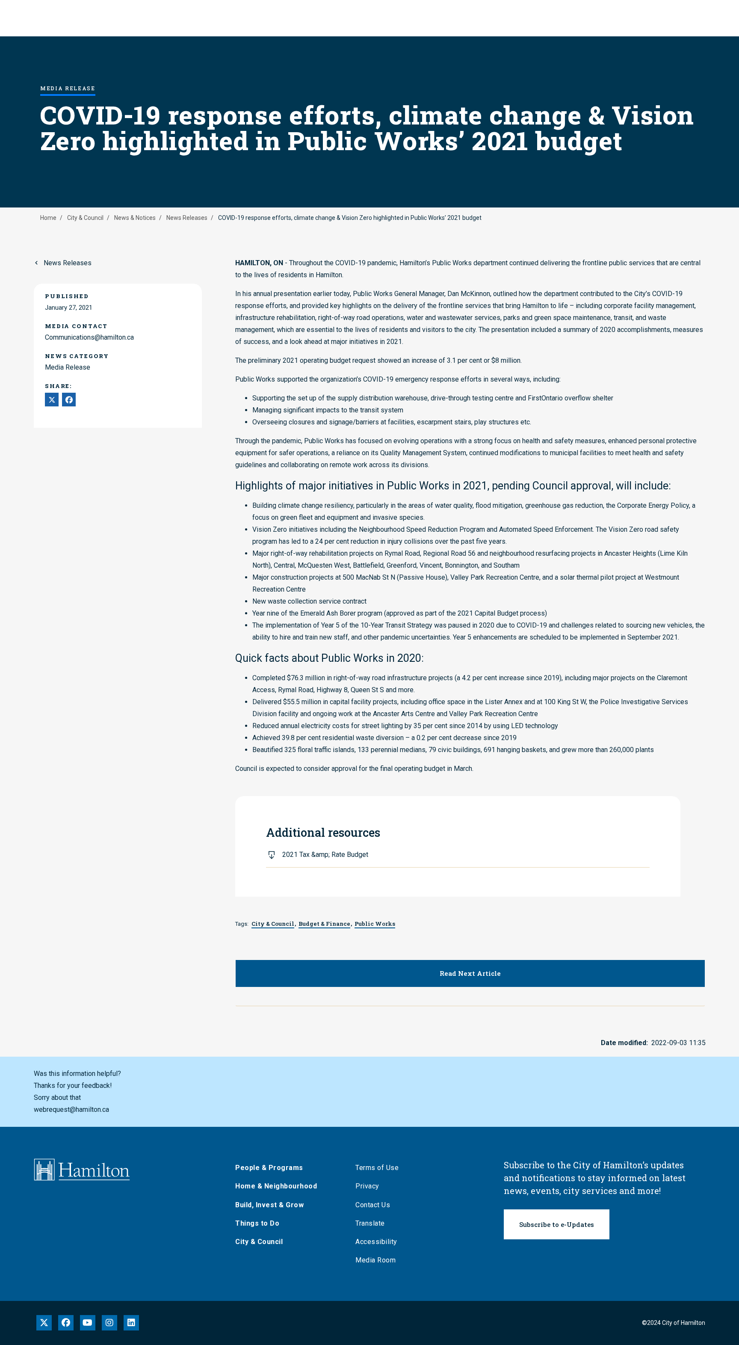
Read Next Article (470, 973)
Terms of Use (377, 1168)
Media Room (375, 1260)
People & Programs (269, 1168)
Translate (370, 1223)
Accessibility (376, 1242)
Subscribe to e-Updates (556, 1224)
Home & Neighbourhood (276, 1186)
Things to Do (257, 1223)
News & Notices (135, 217)
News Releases (186, 217)
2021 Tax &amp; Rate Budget (325, 854)
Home (48, 217)
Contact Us (372, 1205)
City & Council (85, 217)
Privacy (367, 1186)
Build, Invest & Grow (269, 1205)
